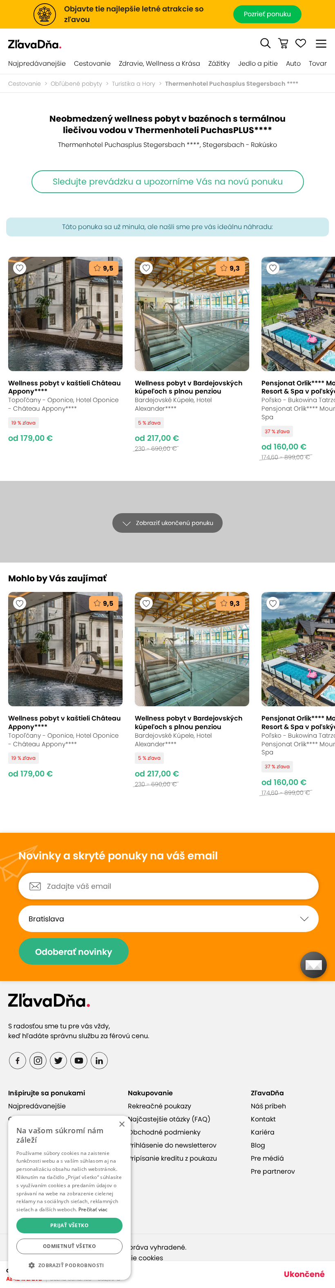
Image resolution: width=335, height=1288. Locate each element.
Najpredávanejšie (37, 63)
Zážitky (219, 63)
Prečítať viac (93, 1209)
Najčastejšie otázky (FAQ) (169, 1119)
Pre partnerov (273, 1171)
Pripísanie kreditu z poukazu (172, 1158)
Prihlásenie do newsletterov (172, 1145)
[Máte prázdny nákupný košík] (283, 43)
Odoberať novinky (73, 952)
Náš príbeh (268, 1106)
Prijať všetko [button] (69, 1225)
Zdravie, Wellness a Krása (159, 63)
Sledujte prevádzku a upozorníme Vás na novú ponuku (168, 181)
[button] (265, 43)
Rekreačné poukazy (159, 1106)
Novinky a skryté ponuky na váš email (118, 856)
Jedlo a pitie (258, 63)
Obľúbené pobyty (76, 84)
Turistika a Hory (133, 84)
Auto (293, 63)
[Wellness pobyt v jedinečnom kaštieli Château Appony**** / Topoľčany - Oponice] (65, 358)
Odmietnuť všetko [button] (69, 1246)
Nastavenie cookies (131, 1258)
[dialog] (69, 1198)
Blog (258, 1145)
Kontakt (263, 1119)
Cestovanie (92, 63)
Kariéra (263, 1132)
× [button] (121, 1124)
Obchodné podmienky (164, 1132)
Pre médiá (267, 1158)
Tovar (318, 63)
